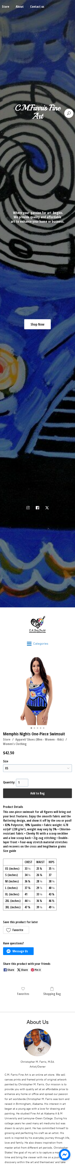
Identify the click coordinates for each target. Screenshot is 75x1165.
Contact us (37, 6)
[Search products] (69, 113)
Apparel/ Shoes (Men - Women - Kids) (39, 739)
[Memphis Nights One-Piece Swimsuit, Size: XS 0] (37, 690)
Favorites (23, 994)
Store (6, 739)
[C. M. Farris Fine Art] (37, 624)
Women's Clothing (15, 744)
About (20, 6)
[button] (16, 930)
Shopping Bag (52, 994)
